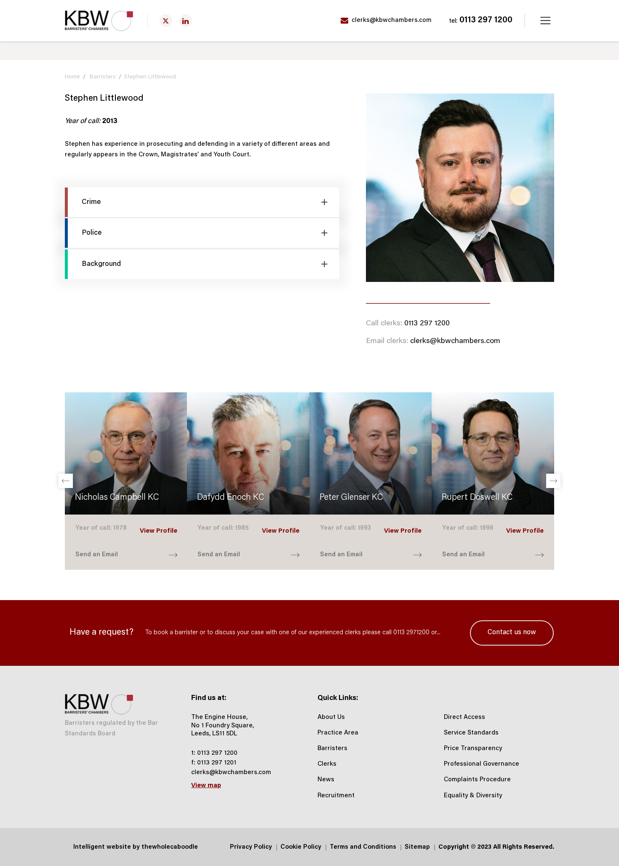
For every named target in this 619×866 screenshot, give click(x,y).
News (326, 780)
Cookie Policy (300, 847)
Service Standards (471, 733)
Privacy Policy (251, 847)
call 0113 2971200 (406, 633)
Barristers (103, 77)
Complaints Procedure (477, 780)
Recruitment (336, 796)
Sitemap (417, 847)
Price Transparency (473, 748)
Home (72, 77)
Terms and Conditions (363, 847)
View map (206, 786)
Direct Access (464, 717)
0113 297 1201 (216, 763)
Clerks (327, 764)
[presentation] (66, 481)
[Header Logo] (99, 21)
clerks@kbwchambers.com (391, 20)
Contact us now (512, 632)
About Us (331, 717)
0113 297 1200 (480, 20)
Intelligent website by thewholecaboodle (135, 847)
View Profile (158, 531)
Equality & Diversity (473, 796)
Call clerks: (384, 323)
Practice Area (338, 733)
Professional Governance (481, 764)
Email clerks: (387, 341)
